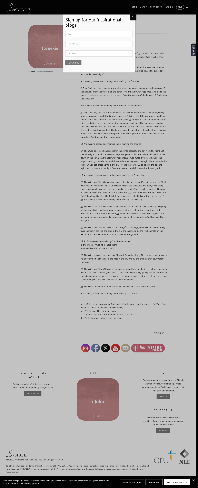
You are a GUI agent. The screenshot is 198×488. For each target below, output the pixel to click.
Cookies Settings (132, 482)
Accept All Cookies (177, 482)
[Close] (193, 480)
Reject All (154, 482)
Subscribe (73, 62)
